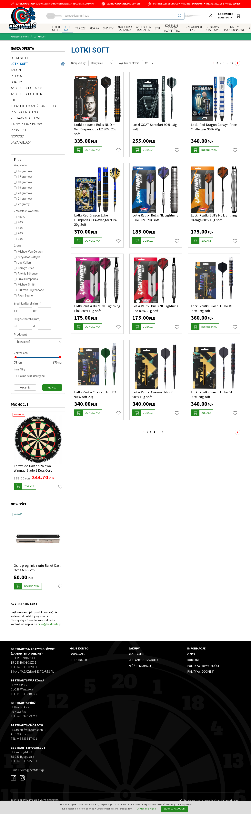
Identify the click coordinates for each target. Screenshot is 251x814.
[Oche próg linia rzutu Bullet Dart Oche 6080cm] (38, 539)
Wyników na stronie (129, 63)
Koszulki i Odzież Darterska (172, 28)
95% (20, 238)
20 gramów (25, 193)
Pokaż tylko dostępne (31, 375)
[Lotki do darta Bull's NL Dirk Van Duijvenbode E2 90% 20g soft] (97, 99)
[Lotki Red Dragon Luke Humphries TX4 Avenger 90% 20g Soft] (97, 189)
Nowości (18, 136)
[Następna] (237, 63)
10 (231, 63)
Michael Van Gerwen (30, 251)
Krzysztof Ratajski (29, 257)
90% (20, 233)
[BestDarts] (22, 18)
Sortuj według (78, 63)
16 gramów (25, 171)
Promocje (19, 130)
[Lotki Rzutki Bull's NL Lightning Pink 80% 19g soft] (97, 280)
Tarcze (80, 28)
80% (20, 222)
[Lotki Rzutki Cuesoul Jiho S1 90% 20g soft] (214, 366)
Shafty (108, 28)
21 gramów (25, 198)
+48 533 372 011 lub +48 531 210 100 (222, 3)
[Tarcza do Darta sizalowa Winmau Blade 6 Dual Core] (38, 439)
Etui (157, 28)
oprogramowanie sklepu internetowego (216, 800)
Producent (20, 334)
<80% (21, 216)
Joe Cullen (24, 262)
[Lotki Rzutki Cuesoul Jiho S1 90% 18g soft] (155, 366)
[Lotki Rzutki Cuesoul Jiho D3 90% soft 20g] (97, 366)
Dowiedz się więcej (146, 809)
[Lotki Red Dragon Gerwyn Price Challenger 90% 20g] (214, 99)
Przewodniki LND (193, 28)
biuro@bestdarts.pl (49, 624)
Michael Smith (26, 284)
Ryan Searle (25, 295)
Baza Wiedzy (21, 142)
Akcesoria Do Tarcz (124, 28)
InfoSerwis (185, 800)
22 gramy (24, 204)
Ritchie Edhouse (28, 273)
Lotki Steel (56, 28)
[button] (88, 149)
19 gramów (25, 187)
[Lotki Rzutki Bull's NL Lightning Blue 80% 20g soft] (155, 189)
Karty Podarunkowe (234, 28)
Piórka (94, 28)
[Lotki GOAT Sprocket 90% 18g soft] (155, 99)
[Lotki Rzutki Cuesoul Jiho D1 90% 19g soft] (214, 280)
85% (20, 227)
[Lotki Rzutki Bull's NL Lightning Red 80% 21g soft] (155, 280)
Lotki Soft (67, 28)
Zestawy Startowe (213, 28)
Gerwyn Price (26, 268)
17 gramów (25, 176)
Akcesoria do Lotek (143, 28)
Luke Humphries (28, 279)
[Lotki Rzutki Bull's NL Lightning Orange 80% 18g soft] (214, 189)
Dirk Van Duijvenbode (31, 290)
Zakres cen (21, 353)
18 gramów (25, 182)
